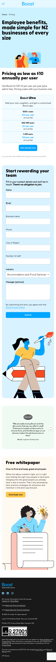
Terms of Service (45, 639)
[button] (6, 427)
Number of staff (13, 256)
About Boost (14, 601)
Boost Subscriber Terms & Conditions (17, 610)
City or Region (12, 243)
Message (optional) (15, 282)
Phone (9, 229)
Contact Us (5, 601)
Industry (10, 269)
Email (8, 203)
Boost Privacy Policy (15, 307)
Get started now (28, 147)
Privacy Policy (6, 641)
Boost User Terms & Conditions (15, 605)
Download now (16, 494)
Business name (13, 216)
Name (9, 190)
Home (4, 14)
